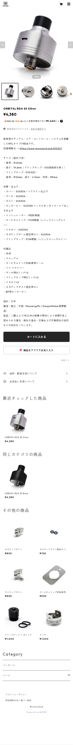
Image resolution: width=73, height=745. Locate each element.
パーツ (6, 675)
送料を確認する (38, 129)
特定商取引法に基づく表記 (18, 700)
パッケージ (9, 665)
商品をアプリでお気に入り (38, 350)
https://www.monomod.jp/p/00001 (41, 148)
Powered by (32, 712)
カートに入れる (36, 337)
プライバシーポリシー (16, 694)
